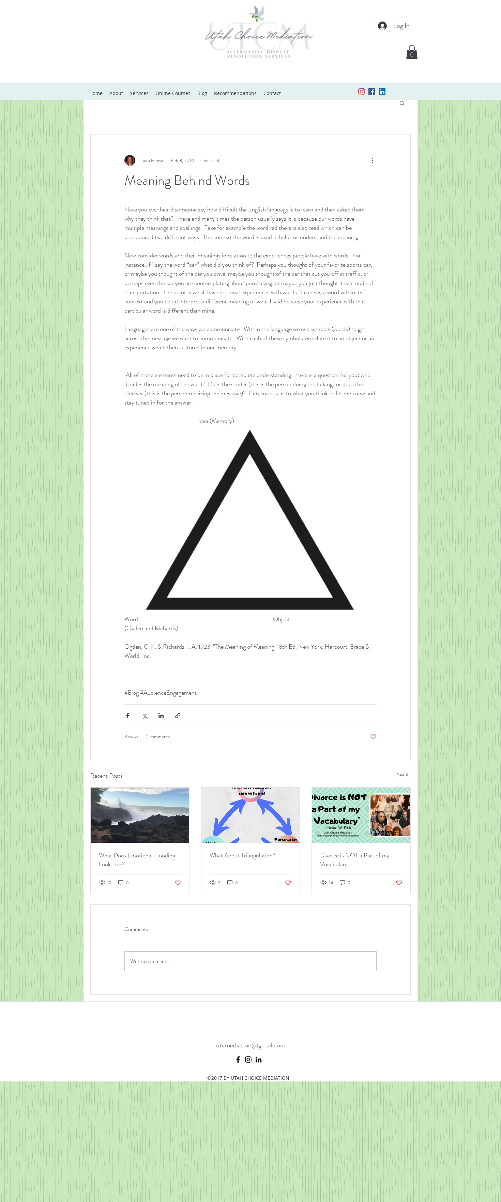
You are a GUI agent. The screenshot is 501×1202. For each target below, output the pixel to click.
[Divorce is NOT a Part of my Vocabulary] (361, 815)
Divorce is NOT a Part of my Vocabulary (355, 860)
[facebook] (371, 91)
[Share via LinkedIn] (161, 715)
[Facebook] (238, 1059)
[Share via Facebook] (127, 715)
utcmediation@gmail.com (250, 1045)
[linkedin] (382, 91)
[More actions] (372, 160)
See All (404, 774)
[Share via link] (177, 715)
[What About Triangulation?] (250, 815)
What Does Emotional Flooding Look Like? (137, 860)
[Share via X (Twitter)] (144, 715)
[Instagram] (361, 91)
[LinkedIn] (258, 1059)
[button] (412, 52)
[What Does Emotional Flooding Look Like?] (140, 815)
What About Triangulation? (242, 855)
